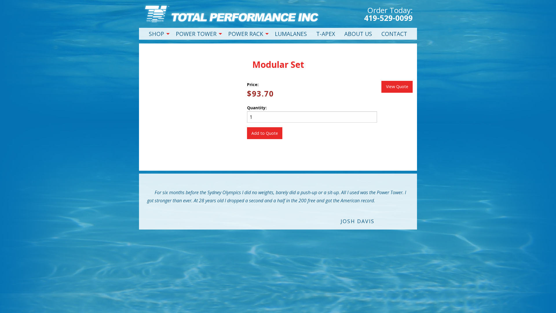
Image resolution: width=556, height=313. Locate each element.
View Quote (397, 86)
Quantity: (257, 107)
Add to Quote (264, 133)
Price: (253, 84)
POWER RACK (245, 34)
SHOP (156, 34)
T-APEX (325, 34)
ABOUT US (358, 34)
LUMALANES (291, 34)
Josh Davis (357, 221)
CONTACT (394, 34)
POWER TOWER (196, 34)
